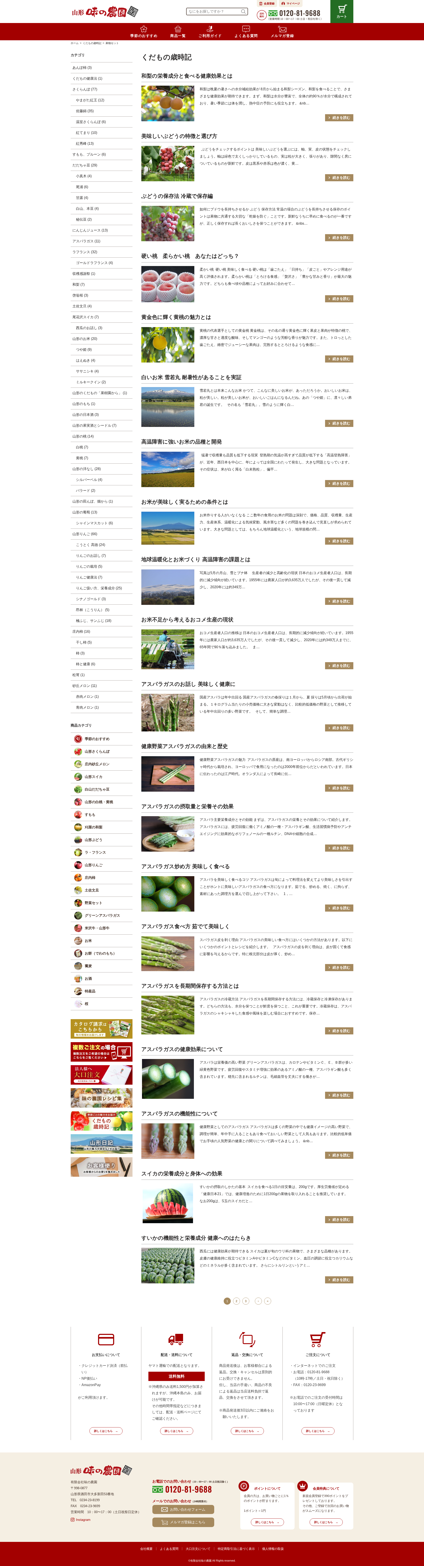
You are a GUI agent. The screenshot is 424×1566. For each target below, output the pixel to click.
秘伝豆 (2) (84, 219)
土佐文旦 (92, 890)
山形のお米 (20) (84, 339)
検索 (243, 11)
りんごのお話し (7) (91, 555)
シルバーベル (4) (89, 480)
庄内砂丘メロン (97, 764)
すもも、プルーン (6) (89, 154)
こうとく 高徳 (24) (90, 545)
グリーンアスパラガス (102, 915)
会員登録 (269, 3)
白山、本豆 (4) (87, 208)
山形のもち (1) (83, 404)
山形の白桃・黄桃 (99, 802)
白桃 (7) (82, 447)
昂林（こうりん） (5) (92, 610)
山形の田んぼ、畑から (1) (92, 501)
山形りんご (93, 865)
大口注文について (198, 1548)
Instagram (83, 1520)
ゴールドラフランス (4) (94, 263)
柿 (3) (80, 653)
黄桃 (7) (82, 458)
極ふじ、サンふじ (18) (93, 621)
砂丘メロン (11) (84, 686)
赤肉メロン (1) (87, 696)
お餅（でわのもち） (101, 953)
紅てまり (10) (86, 133)
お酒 (88, 978)
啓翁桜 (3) (80, 295)
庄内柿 (90, 877)
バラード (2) (85, 490)
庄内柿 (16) (81, 631)
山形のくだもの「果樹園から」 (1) (99, 393)
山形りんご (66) (84, 534)
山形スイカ (93, 777)
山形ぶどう (93, 840)
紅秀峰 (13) (85, 143)
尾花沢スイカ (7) (85, 317)
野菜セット (93, 903)
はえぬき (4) (85, 360)
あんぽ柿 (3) (82, 67)
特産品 (90, 991)
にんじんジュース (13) (90, 230)
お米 (88, 941)
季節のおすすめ (97, 739)
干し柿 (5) (84, 642)
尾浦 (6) (82, 187)
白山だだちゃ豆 (97, 789)
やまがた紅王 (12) (90, 100)
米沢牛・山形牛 (97, 928)
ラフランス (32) (84, 252)
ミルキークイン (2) (91, 382)
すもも (90, 814)
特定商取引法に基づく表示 (236, 1548)
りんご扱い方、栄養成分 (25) (99, 588)
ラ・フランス (95, 852)
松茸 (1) (78, 675)
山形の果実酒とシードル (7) (94, 425)
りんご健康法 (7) (89, 577)
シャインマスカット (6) (94, 523)
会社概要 (146, 1548)
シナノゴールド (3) (91, 599)
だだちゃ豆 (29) (84, 165)
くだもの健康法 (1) (87, 78)
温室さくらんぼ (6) (91, 122)
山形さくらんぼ (97, 751)
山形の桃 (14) (83, 436)
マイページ (293, 3)
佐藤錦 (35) (85, 111)
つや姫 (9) (84, 349)
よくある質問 (169, 1548)
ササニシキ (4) (87, 371)
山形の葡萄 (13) (84, 512)
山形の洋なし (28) (86, 469)
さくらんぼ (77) (84, 89)
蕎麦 (88, 966)
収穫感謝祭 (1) (83, 274)
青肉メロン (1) (87, 707)
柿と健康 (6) (85, 664)
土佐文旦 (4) (82, 306)
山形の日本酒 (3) (85, 415)
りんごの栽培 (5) (89, 566)
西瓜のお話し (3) (89, 328)
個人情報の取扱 (273, 1548)
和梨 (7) (78, 284)
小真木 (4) (84, 176)
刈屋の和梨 (93, 827)
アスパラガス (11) (86, 241)
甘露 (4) (82, 198)
